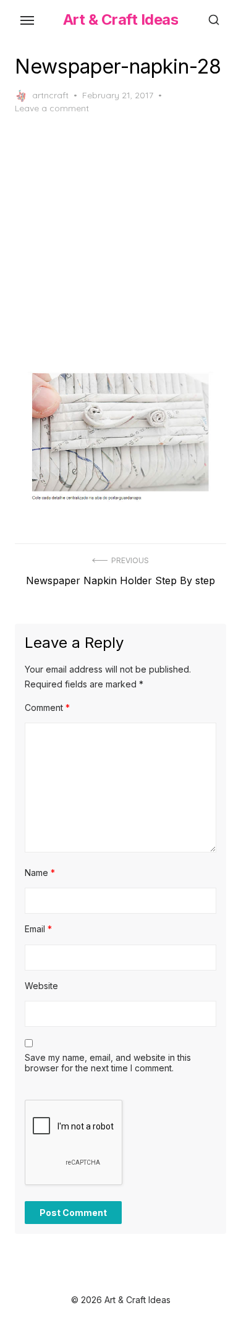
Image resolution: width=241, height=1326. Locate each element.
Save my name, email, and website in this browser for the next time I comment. (108, 1063)
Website (41, 985)
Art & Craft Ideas (121, 19)
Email (38, 929)
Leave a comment (52, 108)
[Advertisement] (120, 243)
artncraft (50, 95)
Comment (47, 707)
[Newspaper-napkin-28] (120, 437)
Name (40, 872)
